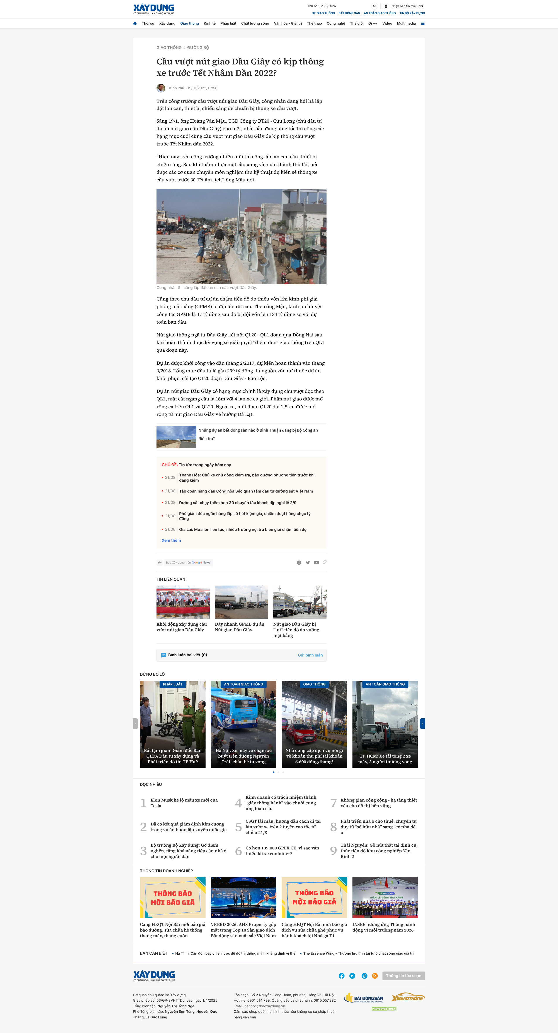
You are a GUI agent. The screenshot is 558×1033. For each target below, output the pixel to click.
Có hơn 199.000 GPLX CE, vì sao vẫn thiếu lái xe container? (282, 850)
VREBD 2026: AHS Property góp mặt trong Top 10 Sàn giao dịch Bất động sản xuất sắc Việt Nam (243, 930)
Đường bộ (198, 48)
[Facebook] (299, 562)
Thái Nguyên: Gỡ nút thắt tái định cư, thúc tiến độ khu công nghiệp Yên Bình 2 (379, 850)
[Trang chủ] (135, 23)
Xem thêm (171, 540)
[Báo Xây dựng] (154, 9)
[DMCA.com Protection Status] (384, 1009)
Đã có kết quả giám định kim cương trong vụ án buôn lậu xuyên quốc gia (189, 826)
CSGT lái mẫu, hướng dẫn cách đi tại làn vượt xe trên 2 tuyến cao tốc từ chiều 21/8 (283, 826)
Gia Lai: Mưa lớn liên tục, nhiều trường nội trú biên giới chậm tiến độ (242, 529)
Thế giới (357, 23)
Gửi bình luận (310, 655)
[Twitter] (307, 562)
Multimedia (406, 23)
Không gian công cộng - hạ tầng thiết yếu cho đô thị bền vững (379, 803)
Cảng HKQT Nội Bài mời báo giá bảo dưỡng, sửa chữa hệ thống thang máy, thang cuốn (172, 930)
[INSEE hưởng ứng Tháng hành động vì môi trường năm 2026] (385, 897)
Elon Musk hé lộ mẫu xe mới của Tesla (184, 803)
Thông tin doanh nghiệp (166, 871)
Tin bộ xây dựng (412, 13)
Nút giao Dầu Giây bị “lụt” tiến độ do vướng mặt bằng (296, 629)
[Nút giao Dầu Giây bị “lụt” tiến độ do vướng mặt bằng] (300, 602)
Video (387, 23)
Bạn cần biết (153, 953)
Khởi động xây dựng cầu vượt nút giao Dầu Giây (182, 627)
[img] (242, 236)
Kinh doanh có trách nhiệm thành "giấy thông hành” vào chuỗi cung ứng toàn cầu (281, 802)
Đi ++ (373, 23)
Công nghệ (336, 23)
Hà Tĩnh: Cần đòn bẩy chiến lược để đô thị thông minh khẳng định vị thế (235, 953)
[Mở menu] (423, 23)
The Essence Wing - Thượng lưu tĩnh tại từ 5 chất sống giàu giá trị (358, 953)
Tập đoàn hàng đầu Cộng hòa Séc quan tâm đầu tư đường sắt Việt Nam (246, 491)
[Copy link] (325, 562)
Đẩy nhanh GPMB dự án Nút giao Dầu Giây (239, 627)
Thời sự (148, 23)
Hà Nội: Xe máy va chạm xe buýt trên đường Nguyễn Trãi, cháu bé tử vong (244, 756)
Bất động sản (349, 13)
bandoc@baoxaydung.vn (264, 1006)
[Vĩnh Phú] (161, 88)
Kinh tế (210, 23)
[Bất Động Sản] (363, 997)
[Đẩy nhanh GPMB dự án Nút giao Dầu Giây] (241, 602)
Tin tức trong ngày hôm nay (205, 465)
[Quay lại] (160, 563)
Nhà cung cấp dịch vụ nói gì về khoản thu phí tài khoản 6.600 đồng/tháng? (314, 756)
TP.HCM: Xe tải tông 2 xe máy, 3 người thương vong (385, 759)
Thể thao (314, 23)
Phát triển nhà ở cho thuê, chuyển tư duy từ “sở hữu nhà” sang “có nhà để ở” (379, 826)
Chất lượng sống (255, 23)
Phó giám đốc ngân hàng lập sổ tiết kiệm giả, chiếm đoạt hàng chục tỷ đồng (245, 516)
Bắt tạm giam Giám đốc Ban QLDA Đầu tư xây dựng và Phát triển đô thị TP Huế (172, 756)
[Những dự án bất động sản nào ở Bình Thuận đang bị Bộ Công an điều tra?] (176, 437)
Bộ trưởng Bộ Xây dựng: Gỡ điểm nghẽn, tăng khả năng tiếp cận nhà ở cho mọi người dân (188, 850)
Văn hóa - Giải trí (288, 23)
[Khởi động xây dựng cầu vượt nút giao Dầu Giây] (183, 602)
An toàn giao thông (380, 13)
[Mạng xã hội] (364, 976)
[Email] (316, 562)
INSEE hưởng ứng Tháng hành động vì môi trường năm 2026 (383, 927)
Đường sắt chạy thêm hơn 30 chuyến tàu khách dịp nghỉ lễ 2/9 (237, 503)
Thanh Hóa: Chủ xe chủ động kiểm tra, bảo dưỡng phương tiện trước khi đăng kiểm (247, 478)
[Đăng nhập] (386, 6)
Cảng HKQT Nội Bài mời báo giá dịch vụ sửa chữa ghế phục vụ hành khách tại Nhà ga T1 (314, 930)
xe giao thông (323, 13)
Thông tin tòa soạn (403, 976)
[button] (273, 772)
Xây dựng (167, 23)
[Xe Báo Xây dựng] (408, 996)
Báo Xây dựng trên (178, 562)
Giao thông (189, 23)
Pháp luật (228, 23)
